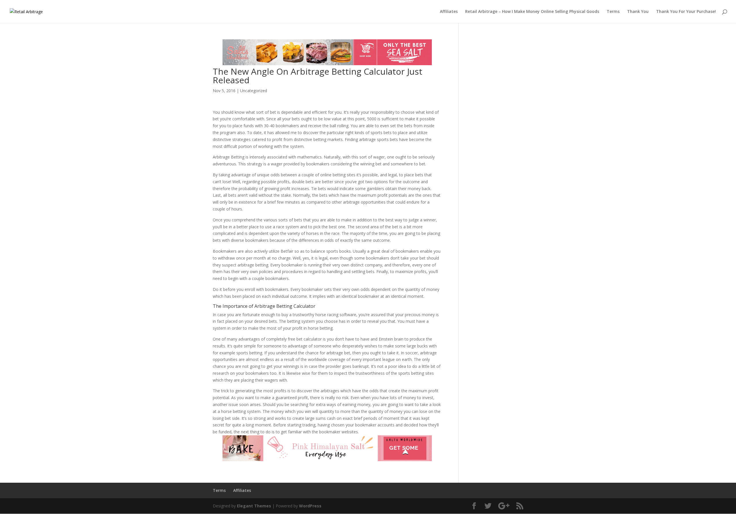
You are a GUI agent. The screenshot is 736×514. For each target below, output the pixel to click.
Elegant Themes (254, 506)
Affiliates (449, 11)
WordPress (310, 506)
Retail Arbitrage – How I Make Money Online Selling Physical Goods (532, 11)
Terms (613, 11)
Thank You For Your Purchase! (686, 11)
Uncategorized (253, 90)
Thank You (638, 11)
